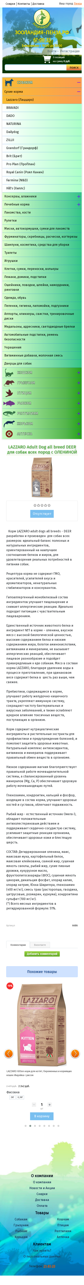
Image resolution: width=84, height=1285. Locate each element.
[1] (35, 505)
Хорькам (25, 424)
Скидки (10, 3)
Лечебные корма (16, 204)
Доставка (38, 3)
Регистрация (70, 51)
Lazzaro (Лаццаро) (20, 100)
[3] (42, 505)
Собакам (24, 82)
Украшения (12, 347)
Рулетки (10, 220)
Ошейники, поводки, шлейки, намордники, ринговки (36, 287)
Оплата (42, 1206)
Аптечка (24, 434)
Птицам (24, 393)
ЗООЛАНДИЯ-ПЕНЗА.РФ (42, 32)
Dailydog (12, 132)
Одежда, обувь (15, 298)
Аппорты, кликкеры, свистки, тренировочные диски (39, 316)
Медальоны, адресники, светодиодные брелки (39, 326)
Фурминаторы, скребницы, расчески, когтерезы (40, 236)
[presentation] (8, 1053)
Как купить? (42, 1250)
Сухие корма (13, 91)
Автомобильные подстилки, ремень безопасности (31, 337)
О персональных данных (42, 1256)
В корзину (41, 1116)
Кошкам (24, 372)
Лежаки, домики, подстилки (25, 277)
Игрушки (11, 261)
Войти (51, 51)
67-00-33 (42, 40)
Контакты (24, 3)
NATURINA (13, 124)
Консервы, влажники (20, 196)
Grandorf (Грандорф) (22, 148)
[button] (25, 1126)
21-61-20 (49, 1266)
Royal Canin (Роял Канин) (25, 172)
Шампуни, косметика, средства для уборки (36, 245)
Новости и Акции (42, 1188)
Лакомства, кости (17, 212)
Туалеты (10, 253)
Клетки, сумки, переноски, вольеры (31, 269)
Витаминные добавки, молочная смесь (33, 355)
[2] (38, 505)
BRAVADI (12, 108)
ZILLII (10, 140)
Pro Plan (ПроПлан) (20, 164)
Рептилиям (27, 413)
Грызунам (26, 383)
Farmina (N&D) (17, 180)
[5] (49, 505)
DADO (10, 116)
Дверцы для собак (18, 363)
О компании (42, 1182)
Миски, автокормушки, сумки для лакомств (37, 228)
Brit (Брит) (14, 156)
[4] (45, 505)
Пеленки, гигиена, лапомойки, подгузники (36, 306)
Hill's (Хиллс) (15, 188)
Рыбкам (24, 403)
